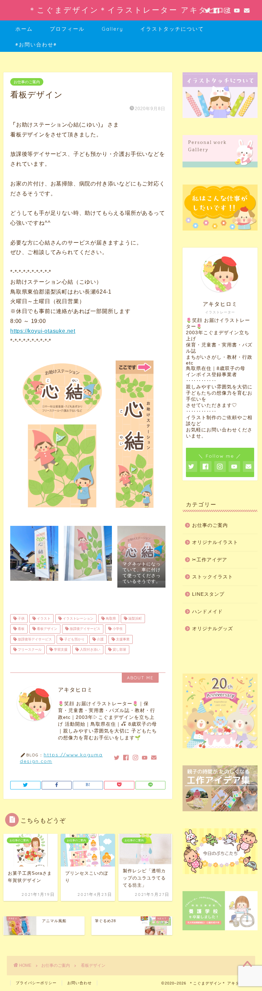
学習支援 (60, 649)
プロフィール (67, 29)
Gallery (112, 29)
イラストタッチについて (172, 29)
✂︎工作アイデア (209, 559)
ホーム (24, 29)
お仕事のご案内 (27, 82)
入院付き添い (89, 649)
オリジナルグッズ (212, 628)
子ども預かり (74, 639)
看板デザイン (46, 629)
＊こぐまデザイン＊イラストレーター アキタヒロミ (131, 9)
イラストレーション (77, 618)
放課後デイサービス (84, 629)
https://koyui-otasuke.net (42, 331)
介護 (100, 639)
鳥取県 (110, 618)
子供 (21, 618)
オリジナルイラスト (215, 542)
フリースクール (29, 649)
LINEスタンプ (208, 594)
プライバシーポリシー (36, 983)
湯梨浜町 (134, 618)
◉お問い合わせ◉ (36, 44)
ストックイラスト (212, 576)
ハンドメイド (207, 611)
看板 (21, 629)
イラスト (43, 618)
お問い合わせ (79, 983)
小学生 (117, 629)
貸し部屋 (119, 649)
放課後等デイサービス (34, 639)
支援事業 (122, 639)
